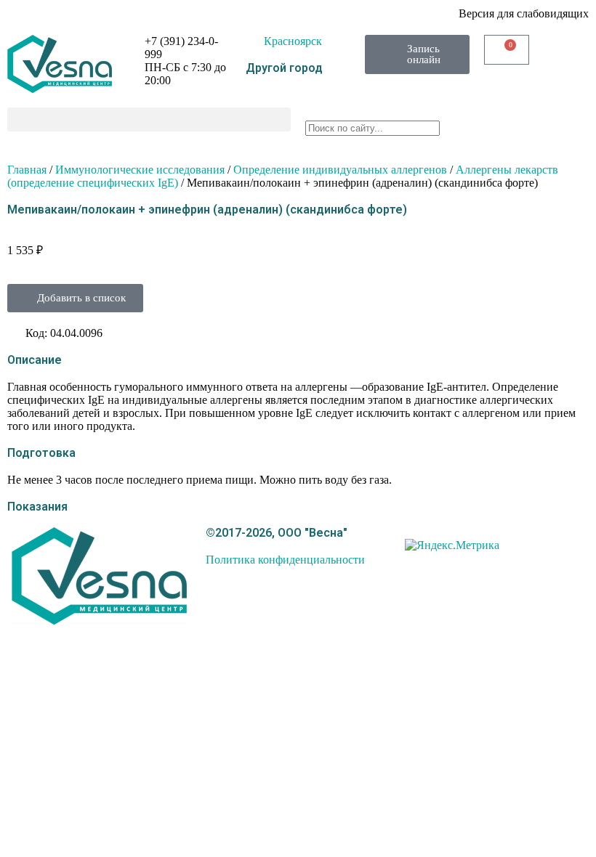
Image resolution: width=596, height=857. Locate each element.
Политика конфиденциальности (285, 559)
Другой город (284, 68)
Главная (27, 169)
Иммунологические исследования (140, 169)
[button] (149, 119)
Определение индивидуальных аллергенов (340, 169)
